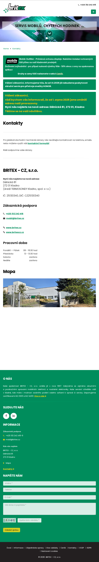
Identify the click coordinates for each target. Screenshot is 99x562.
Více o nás (39, 396)
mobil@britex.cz (13, 439)
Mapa (8, 463)
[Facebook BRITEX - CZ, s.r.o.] (6, 416)
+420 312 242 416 (88, 4)
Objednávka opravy (35, 548)
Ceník (59, 73)
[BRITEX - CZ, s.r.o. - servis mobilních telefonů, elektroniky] (14, 9)
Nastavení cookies (49, 551)
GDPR (89, 548)
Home (6, 48)
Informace (18, 548)
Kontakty (16, 48)
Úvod (9, 548)
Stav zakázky (52, 548)
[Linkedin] (14, 416)
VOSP (81, 548)
